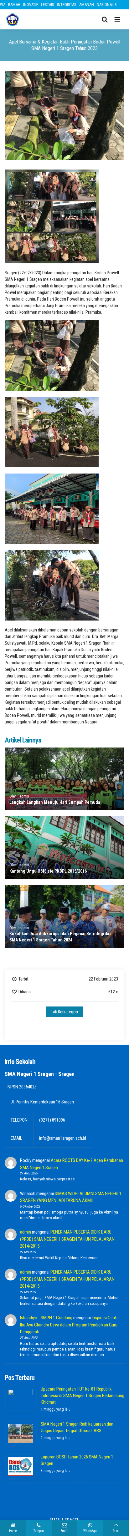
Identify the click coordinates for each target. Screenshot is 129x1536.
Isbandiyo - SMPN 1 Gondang (46, 1318)
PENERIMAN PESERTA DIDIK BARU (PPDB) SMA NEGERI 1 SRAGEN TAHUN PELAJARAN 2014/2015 (67, 1239)
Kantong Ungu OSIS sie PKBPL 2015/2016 (48, 871)
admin (25, 1232)
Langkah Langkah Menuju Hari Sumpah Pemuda (54, 802)
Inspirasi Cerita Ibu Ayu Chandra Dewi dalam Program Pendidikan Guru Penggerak (69, 1325)
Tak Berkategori (64, 1011)
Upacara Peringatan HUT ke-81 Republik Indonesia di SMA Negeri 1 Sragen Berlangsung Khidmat (82, 1395)
